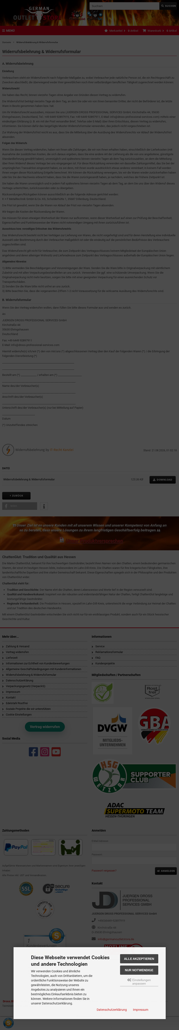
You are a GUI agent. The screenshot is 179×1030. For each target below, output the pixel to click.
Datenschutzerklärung (112, 1009)
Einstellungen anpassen (141, 981)
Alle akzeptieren (139, 959)
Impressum (140, 1009)
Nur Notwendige (139, 970)
